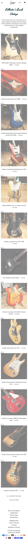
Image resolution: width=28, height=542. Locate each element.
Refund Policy (14, 517)
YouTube (14, 525)
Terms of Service (14, 523)
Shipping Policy (14, 521)
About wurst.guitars (14, 511)
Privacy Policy (14, 515)
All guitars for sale (14, 496)
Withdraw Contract (14, 527)
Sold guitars (14, 500)
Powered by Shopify (14, 532)
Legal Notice (14, 513)
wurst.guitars (16, 530)
